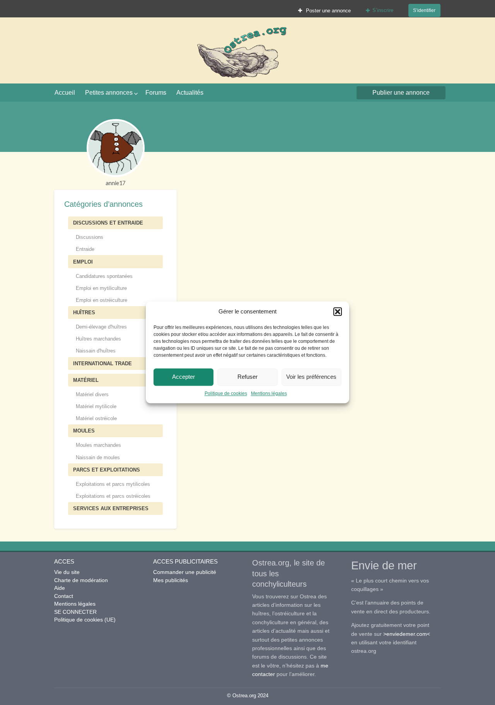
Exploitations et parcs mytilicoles (113, 484)
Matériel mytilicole (96, 406)
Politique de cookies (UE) (85, 619)
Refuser (247, 376)
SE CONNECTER (75, 612)
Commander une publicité (184, 572)
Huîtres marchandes (98, 339)
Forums (155, 92)
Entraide (85, 249)
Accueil (65, 92)
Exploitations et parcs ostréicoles (113, 496)
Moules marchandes (98, 445)
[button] (337, 312)
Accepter (183, 376)
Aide (59, 588)
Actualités (189, 92)
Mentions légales (269, 393)
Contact (63, 596)
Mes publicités (170, 580)
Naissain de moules (98, 457)
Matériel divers (92, 394)
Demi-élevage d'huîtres (101, 327)
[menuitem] (324, 10)
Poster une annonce (327, 11)
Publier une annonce (401, 92)
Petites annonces (109, 92)
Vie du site (67, 572)
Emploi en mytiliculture (101, 288)
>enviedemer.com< (406, 634)
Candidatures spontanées (104, 276)
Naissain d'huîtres (96, 351)
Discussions (89, 237)
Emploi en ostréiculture (101, 300)
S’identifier (424, 10)
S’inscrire (382, 10)
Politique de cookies (226, 393)
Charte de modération (81, 580)
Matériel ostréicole (96, 418)
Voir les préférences (311, 376)
